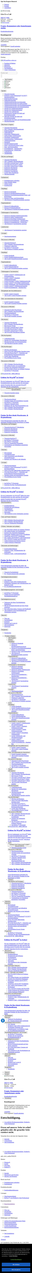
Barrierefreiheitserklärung (11, 1227)
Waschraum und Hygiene (11, 1175)
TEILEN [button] (8, 1156)
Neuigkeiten (7, 1211)
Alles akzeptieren (16, 1269)
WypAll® (7, 1165)
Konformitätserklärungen (11, 1190)
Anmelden (4, 44)
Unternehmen (8, 1140)
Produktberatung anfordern (11, 1182)
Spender (6, 1173)
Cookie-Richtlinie (13, 1256)
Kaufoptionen (8, 1184)
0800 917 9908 (5, 17)
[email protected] (5, 54)
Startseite (6, 1139)
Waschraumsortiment (10, 1196)
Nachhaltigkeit (8, 1213)
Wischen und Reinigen (10, 1176)
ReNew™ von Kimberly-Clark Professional (16, 1198)
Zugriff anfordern (15, 46)
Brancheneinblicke (9, 1204)
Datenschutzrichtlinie (10, 1222)
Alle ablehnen (16, 1264)
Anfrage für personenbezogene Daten (14, 1221)
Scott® (6, 1164)
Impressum (7, 1215)
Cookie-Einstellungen (10, 1226)
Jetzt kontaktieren (9, 1142)
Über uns (6, 1210)
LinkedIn (6, 1236)
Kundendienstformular (7, 31)
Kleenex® (7, 1162)
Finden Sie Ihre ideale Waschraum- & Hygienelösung (19, 870)
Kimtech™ (7, 1167)
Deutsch (3, 1239)
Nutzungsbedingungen (10, 1224)
